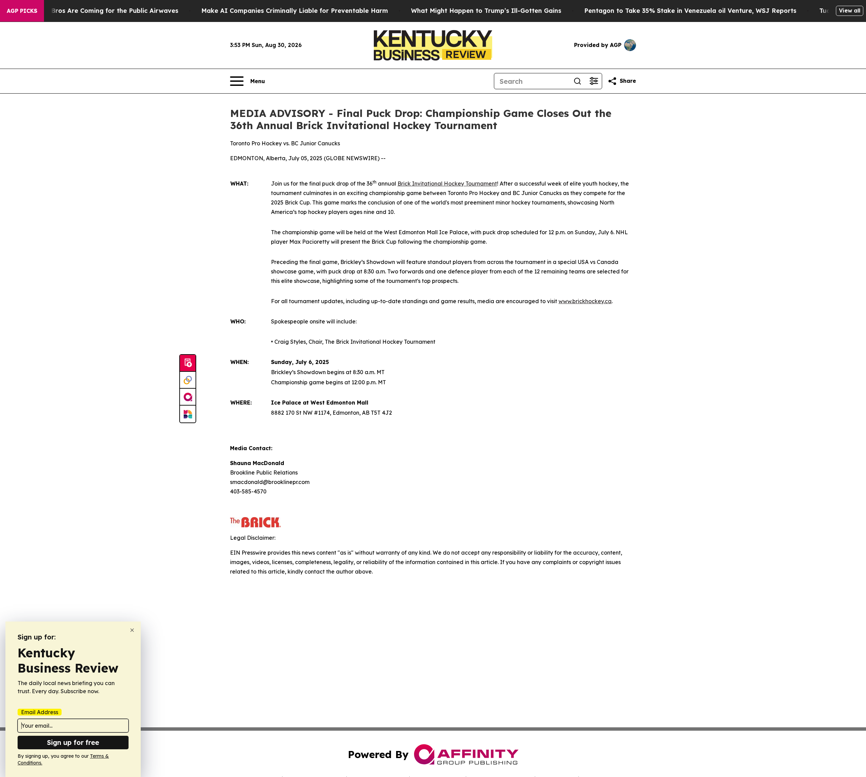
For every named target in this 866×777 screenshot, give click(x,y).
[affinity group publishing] (188, 397)
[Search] (577, 81)
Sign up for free (73, 742)
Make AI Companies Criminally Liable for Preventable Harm (294, 11)
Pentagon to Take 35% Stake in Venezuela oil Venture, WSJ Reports (690, 11)
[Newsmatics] (188, 414)
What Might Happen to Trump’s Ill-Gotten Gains (486, 11)
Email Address (39, 712)
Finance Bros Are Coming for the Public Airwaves (101, 11)
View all (849, 10)
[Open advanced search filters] (594, 81)
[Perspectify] (188, 380)
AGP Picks (22, 10)
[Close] (132, 630)
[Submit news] (188, 363)
